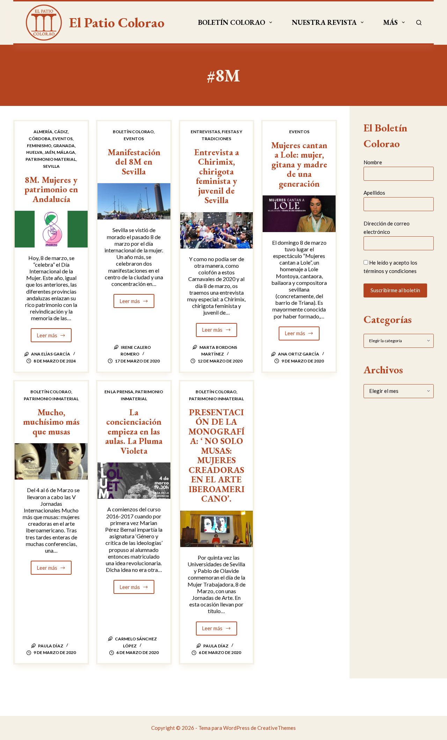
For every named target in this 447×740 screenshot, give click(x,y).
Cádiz (61, 131)
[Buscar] (419, 22)
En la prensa (118, 391)
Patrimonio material (50, 159)
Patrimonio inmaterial (51, 398)
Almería (43, 131)
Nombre (373, 162)
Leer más (54, 337)
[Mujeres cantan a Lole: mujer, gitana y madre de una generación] (299, 213)
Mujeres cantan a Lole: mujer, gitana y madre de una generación (299, 164)
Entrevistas (205, 131)
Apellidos (374, 192)
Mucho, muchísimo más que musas (51, 422)
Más (390, 22)
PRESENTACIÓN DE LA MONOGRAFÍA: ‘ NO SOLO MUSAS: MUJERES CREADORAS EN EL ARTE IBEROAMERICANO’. (216, 455)
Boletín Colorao (231, 22)
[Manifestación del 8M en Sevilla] (133, 201)
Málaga (66, 152)
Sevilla (51, 166)
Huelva (34, 152)
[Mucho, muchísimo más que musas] (51, 461)
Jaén (49, 152)
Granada (64, 145)
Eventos (62, 138)
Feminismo (39, 145)
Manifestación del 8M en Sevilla (134, 161)
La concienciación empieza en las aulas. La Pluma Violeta (133, 431)
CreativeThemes (276, 728)
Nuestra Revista (324, 22)
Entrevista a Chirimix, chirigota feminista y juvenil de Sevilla (216, 176)
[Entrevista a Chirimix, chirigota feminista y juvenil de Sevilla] (216, 230)
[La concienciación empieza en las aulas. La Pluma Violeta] (133, 480)
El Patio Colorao (116, 22)
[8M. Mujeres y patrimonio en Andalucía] (51, 229)
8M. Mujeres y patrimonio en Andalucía (51, 189)
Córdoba (40, 138)
